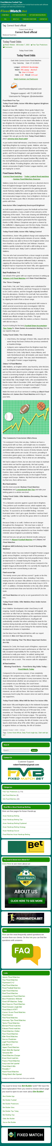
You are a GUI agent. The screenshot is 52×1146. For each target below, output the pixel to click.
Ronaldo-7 (6, 1069)
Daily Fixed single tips (30, 733)
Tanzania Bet (7, 1053)
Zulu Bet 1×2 (7, 1045)
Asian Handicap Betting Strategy (14, 827)
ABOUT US (16, 19)
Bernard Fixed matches (11, 1026)
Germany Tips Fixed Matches (14, 1020)
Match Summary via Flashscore (26, 79)
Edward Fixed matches (11, 1028)
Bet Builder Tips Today (11, 1111)
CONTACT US (43, 19)
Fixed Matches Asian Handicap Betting (16, 834)
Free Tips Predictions (40, 45)
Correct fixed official (14, 733)
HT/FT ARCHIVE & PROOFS (19, 15)
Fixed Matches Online (10, 1031)
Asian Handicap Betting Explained (14, 823)
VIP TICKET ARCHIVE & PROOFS (37, 15)
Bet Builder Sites (9, 1107)
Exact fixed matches (10, 1058)
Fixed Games (7, 1015)
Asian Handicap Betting (11, 816)
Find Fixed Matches (10, 1018)
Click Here (6, 864)
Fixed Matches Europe (11, 1055)
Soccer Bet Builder (9, 1122)
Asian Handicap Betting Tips (13, 820)
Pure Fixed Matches (10, 1034)
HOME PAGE (5, 15)
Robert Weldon (10, 45)
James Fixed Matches (11, 977)
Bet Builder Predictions (11, 1104)
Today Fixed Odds (12, 41)
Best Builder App (8, 1096)
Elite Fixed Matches (10, 1036)
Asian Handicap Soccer (11, 831)
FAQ (5, 19)
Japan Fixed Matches (10, 1047)
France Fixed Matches (11, 1061)
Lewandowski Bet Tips (25, 490)
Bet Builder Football (9, 1100)
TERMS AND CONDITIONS (29, 19)
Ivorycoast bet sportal (10, 1063)
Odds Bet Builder (9, 1119)
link (31, 937)
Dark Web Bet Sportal (10, 1050)
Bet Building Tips (9, 1115)
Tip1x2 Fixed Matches (11, 1023)
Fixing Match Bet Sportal (12, 1074)
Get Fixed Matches (9, 795)
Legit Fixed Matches (10, 1042)
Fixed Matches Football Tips (11, 2)
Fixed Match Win (8, 1066)
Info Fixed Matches (9, 799)
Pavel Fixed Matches (10, 1072)
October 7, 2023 (23, 45)
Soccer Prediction (9, 1039)
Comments (8, 47)
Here (4, 935)
